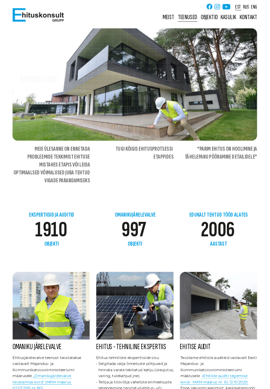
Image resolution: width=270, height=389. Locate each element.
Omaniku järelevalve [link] (37, 346)
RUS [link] (246, 6)
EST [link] (238, 6)
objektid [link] (209, 17)
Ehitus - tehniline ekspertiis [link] (131, 346)
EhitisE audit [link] (195, 346)
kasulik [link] (228, 17)
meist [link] (168, 17)
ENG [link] (254, 6)
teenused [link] (188, 17)
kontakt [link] (248, 17)
